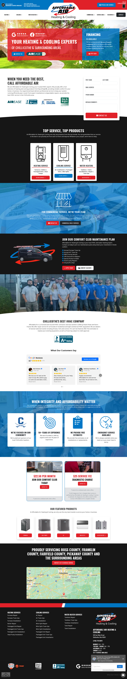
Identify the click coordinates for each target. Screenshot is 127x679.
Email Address (90, 87)
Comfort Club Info (85, 268)
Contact (121, 15)
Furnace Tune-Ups (14, 618)
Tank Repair (68, 626)
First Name (89, 80)
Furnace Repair (12, 615)
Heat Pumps (44, 535)
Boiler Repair (12, 624)
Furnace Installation (14, 621)
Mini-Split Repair (41, 624)
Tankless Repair (70, 617)
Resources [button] (110, 15)
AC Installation (41, 621)
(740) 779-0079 (97, 641)
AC (63, 535)
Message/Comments (91, 102)
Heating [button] (6, 15)
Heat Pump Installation (15, 635)
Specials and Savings (107, 5)
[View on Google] (30, 369)
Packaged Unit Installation (16, 632)
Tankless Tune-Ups (71, 620)
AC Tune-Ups (40, 618)
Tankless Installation (71, 623)
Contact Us (18, 54)
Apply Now (93, 54)
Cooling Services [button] (63, 175)
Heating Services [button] (40, 177)
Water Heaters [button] (33, 15)
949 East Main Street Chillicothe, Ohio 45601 (99, 636)
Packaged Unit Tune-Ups (16, 629)
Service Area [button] (100, 15)
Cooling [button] (18, 15)
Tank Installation (70, 628)
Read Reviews (22, 36)
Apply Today (69, 268)
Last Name (105, 80)
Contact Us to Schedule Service (63, 563)
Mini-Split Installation (43, 629)
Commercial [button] (90, 15)
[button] (26, 375)
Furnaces (25, 535)
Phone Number (90, 95)
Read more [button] (32, 382)
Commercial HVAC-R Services (70, 223)
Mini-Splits (82, 535)
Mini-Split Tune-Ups (42, 626)
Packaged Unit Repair (15, 626)
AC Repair (39, 615)
